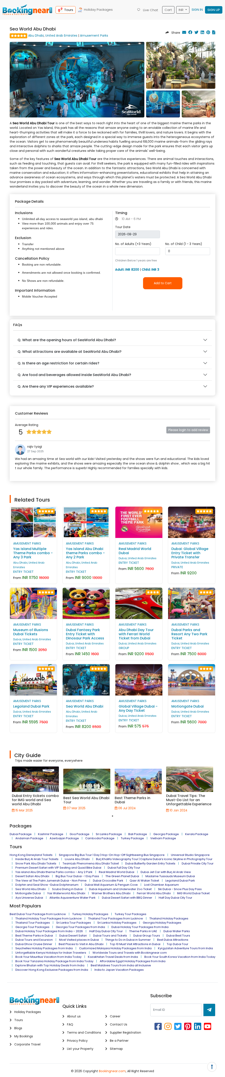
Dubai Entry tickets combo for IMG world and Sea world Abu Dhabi (35, 800)
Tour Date (123, 227)
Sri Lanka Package (109, 834)
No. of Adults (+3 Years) (133, 244)
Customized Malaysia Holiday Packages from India (115, 948)
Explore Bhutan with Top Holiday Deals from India (49, 965)
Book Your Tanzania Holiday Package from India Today (54, 961)
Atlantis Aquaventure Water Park (72, 898)
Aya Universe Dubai (29, 898)
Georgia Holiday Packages (162, 923)
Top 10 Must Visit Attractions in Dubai (135, 944)
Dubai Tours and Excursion (34, 940)
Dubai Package (21, 834)
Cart (168, 9)
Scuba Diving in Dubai (67, 889)
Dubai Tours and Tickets (110, 935)
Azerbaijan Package (64, 838)
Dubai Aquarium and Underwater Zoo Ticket (120, 889)
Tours (68, 9)
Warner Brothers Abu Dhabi (111, 893)
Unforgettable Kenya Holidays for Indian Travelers (50, 953)
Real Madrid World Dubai (116, 872)
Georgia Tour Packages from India (80, 927)
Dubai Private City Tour (198, 863)
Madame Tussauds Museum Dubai (170, 876)
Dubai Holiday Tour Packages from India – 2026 (49, 931)
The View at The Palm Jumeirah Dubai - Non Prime (51, 880)
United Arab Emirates (61, 35)
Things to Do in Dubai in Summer (128, 940)
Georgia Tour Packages (32, 927)
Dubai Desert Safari (73, 935)
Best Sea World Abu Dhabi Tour (86, 800)
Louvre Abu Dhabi (77, 859)
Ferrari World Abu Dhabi (154, 893)
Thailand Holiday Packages (168, 918)
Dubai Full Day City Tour (124, 868)
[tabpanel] (35, 789)
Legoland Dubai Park (180, 880)
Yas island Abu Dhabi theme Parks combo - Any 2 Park (54, 872)
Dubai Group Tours (146, 935)
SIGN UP (213, 9)
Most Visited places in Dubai (79, 940)
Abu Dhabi (36, 35)
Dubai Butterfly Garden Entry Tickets (150, 863)
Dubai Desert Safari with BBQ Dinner (127, 898)
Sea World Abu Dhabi (30, 889)
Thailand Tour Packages (32, 923)
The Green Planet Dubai (122, 876)
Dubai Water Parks (176, 931)
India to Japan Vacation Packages (119, 970)
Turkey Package (132, 838)
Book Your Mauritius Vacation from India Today (48, 957)
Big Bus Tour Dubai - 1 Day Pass (77, 876)
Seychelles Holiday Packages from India (44, 948)
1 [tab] (112, 816)
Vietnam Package (163, 838)
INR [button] (181, 9)
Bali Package (137, 834)
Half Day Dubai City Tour (175, 898)
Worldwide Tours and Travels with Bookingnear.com (130, 953)
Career (114, 1016)
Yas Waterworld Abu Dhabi (66, 893)
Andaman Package (29, 838)
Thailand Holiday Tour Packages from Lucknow (48, 918)
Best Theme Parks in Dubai (132, 800)
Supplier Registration (125, 1032)
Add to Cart (163, 283)
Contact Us (118, 1024)
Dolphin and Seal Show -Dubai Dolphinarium (46, 885)
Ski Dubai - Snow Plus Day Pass (180, 889)
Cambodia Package (99, 838)
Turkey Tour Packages (130, 914)
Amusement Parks (94, 35)
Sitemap (116, 1049)
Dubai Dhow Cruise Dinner (33, 944)
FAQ (69, 1024)
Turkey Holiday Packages (90, 914)
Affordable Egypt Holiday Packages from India (132, 961)
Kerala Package (196, 834)
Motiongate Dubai (28, 893)
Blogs (17, 1028)
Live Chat (150, 10)
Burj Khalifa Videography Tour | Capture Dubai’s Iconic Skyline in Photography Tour (154, 859)
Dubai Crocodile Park (108, 880)
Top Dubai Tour (177, 944)
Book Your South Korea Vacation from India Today (179, 957)
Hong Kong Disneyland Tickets (31, 855)
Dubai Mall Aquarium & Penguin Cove (111, 885)
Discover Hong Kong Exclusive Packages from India (51, 970)
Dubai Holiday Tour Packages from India (140, 927)
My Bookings (23, 1036)
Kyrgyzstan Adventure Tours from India (185, 948)
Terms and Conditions (83, 1032)
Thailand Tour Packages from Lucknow (115, 918)
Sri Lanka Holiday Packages (116, 923)
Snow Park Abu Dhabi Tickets (35, 863)
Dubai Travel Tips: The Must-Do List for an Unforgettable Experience (188, 800)
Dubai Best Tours (178, 935)
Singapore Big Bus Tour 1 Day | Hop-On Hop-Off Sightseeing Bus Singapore (112, 855)
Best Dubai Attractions (172, 940)
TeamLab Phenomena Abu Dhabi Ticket (91, 863)
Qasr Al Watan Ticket (144, 880)
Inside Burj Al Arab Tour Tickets (36, 859)
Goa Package (79, 834)
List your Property (79, 1049)
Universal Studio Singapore (190, 855)
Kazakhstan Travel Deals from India (113, 957)
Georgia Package (166, 834)
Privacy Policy (77, 1040)
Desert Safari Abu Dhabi (32, 876)
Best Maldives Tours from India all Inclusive (121, 965)
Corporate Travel (26, 1044)
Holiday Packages (98, 9)
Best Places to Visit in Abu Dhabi (81, 944)
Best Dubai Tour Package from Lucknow (38, 914)
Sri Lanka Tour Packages (73, 923)
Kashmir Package (50, 834)
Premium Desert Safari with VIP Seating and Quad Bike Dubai (58, 868)
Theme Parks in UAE (143, 931)
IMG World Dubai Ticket (193, 893)
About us (73, 1016)
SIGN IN (197, 9)
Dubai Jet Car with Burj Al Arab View (166, 872)
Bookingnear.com (112, 1071)
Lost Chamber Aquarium (161, 885)
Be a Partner (119, 1040)
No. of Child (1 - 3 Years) (183, 244)
